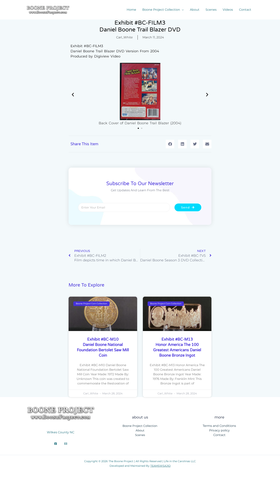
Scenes (211, 9)
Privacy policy (219, 430)
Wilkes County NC (60, 432)
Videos (228, 9)
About (194, 9)
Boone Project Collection (161, 9)
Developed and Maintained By (140, 466)
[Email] (65, 443)
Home (131, 9)
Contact (245, 9)
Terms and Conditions (219, 426)
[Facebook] (55, 443)
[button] (72, 94)
